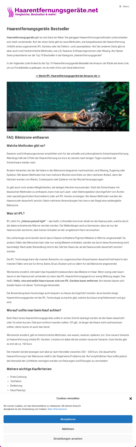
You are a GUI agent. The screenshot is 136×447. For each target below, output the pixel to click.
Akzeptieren (68, 419)
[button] (130, 398)
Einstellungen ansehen (68, 438)
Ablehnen (68, 429)
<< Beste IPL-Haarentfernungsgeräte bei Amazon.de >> (68, 75)
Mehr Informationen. (57, 409)
